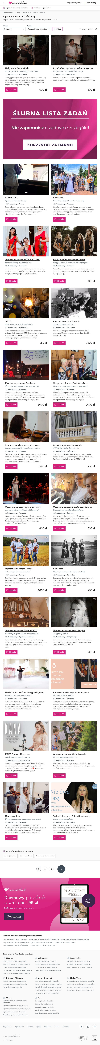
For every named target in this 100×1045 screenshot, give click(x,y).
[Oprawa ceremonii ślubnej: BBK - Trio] (74, 550)
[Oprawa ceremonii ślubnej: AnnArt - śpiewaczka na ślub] (74, 426)
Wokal (5, 26)
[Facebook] (81, 1026)
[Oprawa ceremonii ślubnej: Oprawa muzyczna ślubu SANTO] (26, 612)
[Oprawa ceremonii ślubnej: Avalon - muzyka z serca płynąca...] (26, 426)
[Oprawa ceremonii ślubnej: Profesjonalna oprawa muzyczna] (74, 241)
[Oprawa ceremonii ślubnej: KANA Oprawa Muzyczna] (26, 736)
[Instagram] (88, 1026)
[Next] (61, 869)
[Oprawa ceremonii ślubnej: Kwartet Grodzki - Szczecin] (74, 303)
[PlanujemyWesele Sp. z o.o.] (11, 1036)
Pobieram (14, 916)
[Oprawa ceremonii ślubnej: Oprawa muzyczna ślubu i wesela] (74, 736)
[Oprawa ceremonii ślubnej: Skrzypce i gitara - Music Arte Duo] (74, 365)
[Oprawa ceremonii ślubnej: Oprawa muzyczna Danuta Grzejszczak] (74, 488)
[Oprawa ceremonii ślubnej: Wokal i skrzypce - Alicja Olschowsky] (74, 797)
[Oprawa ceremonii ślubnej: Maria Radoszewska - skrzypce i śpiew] (26, 674)
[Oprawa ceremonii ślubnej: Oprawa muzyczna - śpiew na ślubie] (26, 488)
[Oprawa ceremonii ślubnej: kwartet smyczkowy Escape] (26, 550)
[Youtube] (94, 1026)
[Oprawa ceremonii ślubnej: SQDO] (26, 303)
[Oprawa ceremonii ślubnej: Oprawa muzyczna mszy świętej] (74, 612)
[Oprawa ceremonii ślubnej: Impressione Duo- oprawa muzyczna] (74, 674)
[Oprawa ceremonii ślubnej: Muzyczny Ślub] (26, 797)
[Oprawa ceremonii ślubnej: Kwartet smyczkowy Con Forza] (26, 365)
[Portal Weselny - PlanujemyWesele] (18, 2)
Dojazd (29, 26)
